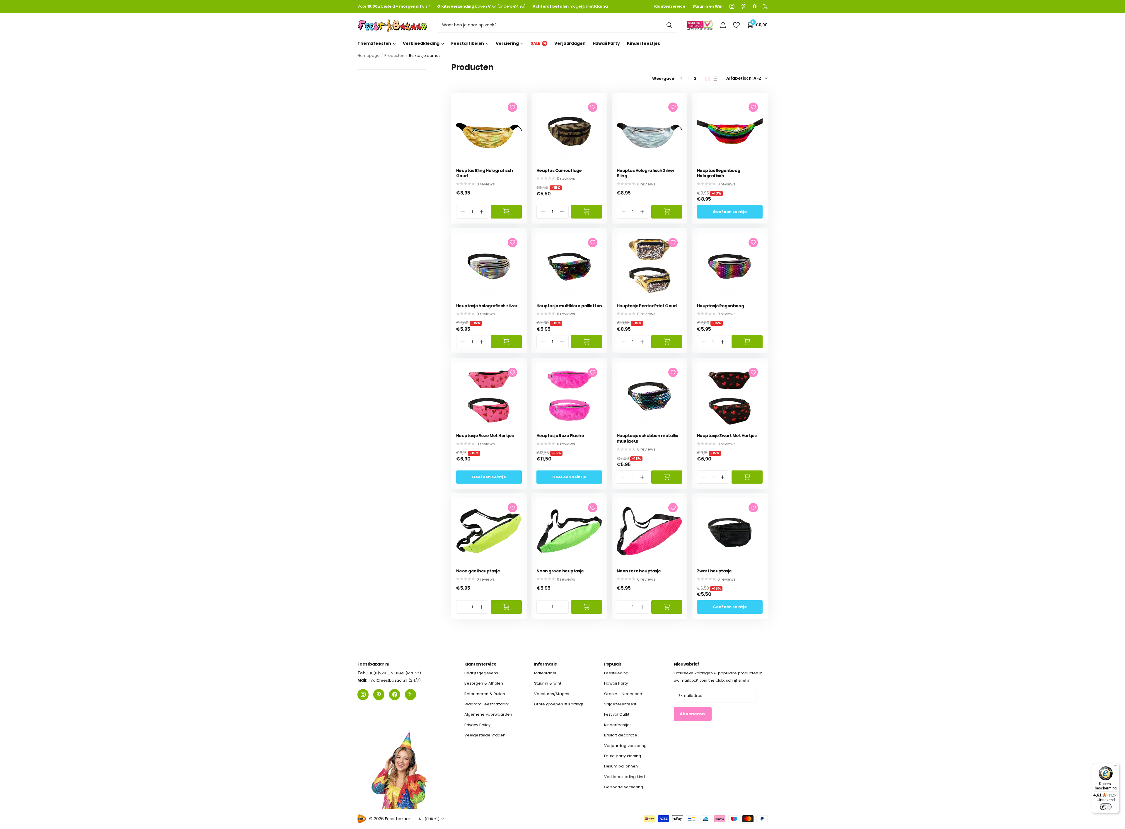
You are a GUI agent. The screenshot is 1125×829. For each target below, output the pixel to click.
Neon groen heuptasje (560, 571)
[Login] (723, 25)
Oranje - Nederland (623, 693)
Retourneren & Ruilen (484, 693)
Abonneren (693, 714)
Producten (394, 55)
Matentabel (545, 673)
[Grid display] (707, 79)
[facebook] (754, 6)
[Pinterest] (744, 6)
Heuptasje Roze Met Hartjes (485, 436)
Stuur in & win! (547, 683)
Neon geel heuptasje (478, 571)
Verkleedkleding (421, 43)
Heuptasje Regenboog (720, 306)
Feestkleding (616, 673)
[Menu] (1115, 766)
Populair (613, 664)
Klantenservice (480, 664)
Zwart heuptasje (714, 571)
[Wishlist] (736, 25)
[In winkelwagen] (506, 211)
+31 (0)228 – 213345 (385, 673)
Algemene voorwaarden (488, 714)
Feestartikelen (467, 43)
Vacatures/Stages (551, 693)
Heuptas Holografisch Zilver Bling (646, 173)
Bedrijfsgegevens (481, 673)
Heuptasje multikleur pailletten (569, 306)
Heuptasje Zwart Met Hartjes (727, 436)
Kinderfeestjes (643, 43)
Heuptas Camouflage (559, 170)
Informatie (545, 664)
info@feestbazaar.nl (388, 680)
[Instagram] (731, 6)
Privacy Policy (477, 724)
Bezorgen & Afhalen (483, 683)
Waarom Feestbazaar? (486, 704)
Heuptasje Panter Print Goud (647, 306)
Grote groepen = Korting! (558, 704)
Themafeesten (374, 43)
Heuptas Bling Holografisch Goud (484, 173)
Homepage (368, 55)
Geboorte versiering (623, 786)
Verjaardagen (569, 43)
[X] (765, 6)
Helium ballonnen (621, 766)
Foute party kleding (622, 755)
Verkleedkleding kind (624, 776)
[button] (481, 211)
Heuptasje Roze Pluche (560, 436)
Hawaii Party (606, 43)
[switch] (1106, 806)
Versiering (507, 43)
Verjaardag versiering (625, 745)
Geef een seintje (730, 211)
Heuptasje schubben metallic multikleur (647, 438)
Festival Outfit (616, 714)
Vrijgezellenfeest (620, 704)
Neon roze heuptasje (639, 571)
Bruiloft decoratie (620, 735)
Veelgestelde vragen (484, 735)
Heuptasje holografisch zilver (487, 306)
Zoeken (669, 25)
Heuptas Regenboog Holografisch (718, 173)
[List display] (715, 79)
